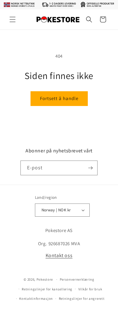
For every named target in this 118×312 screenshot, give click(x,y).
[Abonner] (90, 168)
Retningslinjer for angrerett (82, 298)
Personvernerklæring (77, 279)
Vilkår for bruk (90, 289)
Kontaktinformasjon (36, 298)
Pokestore (45, 279)
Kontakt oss (59, 255)
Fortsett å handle (59, 98)
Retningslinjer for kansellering (47, 289)
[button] (13, 19)
